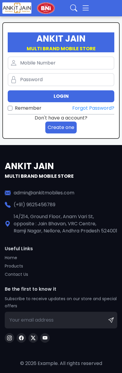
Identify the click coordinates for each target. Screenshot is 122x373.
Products (14, 266)
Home (11, 258)
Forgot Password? (93, 108)
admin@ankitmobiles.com (44, 192)
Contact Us (16, 274)
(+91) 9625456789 (34, 204)
